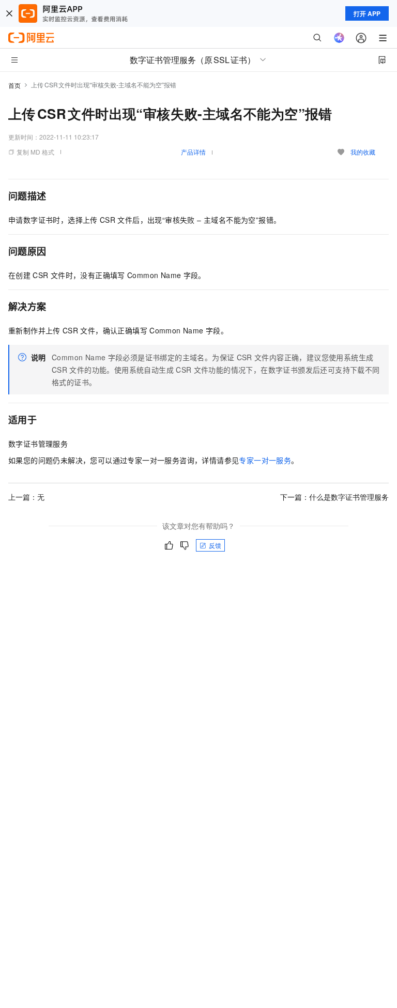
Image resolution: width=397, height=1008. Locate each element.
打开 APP (367, 13)
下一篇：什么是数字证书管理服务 (334, 497)
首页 (14, 85)
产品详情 (193, 151)
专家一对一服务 (265, 460)
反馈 (215, 545)
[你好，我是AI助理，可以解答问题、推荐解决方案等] (339, 38)
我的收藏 (362, 151)
